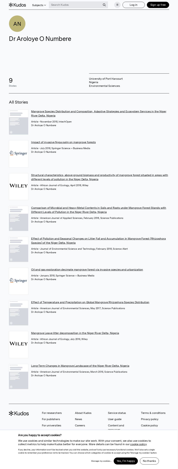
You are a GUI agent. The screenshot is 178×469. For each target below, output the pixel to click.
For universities (51, 425)
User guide (115, 419)
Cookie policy (149, 425)
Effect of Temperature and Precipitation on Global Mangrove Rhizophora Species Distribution (90, 302)
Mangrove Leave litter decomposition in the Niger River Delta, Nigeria (75, 333)
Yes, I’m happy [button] (126, 461)
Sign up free (158, 4)
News (78, 419)
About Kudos (83, 413)
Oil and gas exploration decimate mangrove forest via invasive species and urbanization (87, 269)
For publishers (51, 419)
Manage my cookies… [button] (101, 461)
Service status (117, 413)
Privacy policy (149, 419)
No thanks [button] (149, 461)
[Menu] (117, 5)
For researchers (52, 413)
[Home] (17, 5)
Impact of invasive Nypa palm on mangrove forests (63, 142)
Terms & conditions (153, 413)
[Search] (104, 5)
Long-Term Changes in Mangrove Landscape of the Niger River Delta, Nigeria (80, 365)
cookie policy (138, 444)
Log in (133, 4)
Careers (80, 425)
